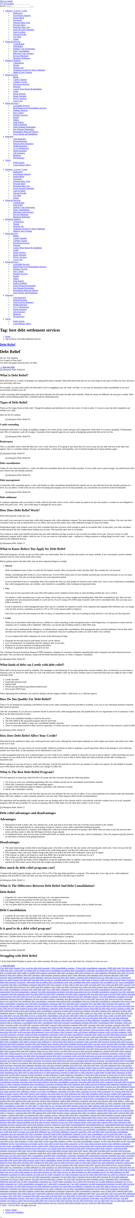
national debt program (67, 1110)
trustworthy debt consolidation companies (82, 1191)
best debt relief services (22, 997)
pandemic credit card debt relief (13, 1139)
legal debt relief (26, 1082)
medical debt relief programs (27, 1101)
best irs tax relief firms (9, 1001)
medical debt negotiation (120, 1099)
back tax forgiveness (122, 978)
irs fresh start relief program (94, 1075)
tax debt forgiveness (63, 1167)
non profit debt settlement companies (62, 1132)
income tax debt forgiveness (107, 1070)
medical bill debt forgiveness (68, 1096)
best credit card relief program (91, 987)
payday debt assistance (17, 1141)
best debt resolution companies (45, 997)
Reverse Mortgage (20, 56)
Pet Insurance (18, 158)
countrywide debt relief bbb (108, 1027)
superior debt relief (86, 1165)
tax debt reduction (22, 1170)
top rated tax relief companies (30, 1189)
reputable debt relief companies (121, 1155)
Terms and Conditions (14, 1212)
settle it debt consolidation (45, 1160)
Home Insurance (20, 151)
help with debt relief (87, 1065)
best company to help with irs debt (65, 985)
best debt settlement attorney (87, 997)
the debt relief (38, 1179)
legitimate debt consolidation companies (37, 1084)
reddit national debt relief (61, 1153)
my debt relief (31, 1106)
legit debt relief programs (124, 1082)
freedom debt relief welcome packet (91, 1044)
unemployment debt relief (10, 1193)
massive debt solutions (38, 1094)
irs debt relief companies (115, 1072)
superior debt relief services (105, 1165)
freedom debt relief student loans (38, 1044)
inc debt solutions (72, 1070)
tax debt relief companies (73, 1170)
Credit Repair (18, 44)
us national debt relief (31, 1196)
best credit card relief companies (64, 987)
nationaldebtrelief (78, 1125)
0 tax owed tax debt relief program (35, 968)
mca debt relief (54, 1094)
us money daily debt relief (10, 1196)
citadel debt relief (59, 1018)
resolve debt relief (63, 1158)
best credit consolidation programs (14, 989)
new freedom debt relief (100, 1127)
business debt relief (91, 1011)
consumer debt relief (78, 1025)
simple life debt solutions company (71, 1160)
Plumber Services (20, 115)
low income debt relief (120, 1091)
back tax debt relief (105, 978)
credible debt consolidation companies (35, 1030)
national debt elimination (80, 1108)
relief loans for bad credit (10, 1155)
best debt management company (24, 992)
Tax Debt (17, 37)
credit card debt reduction (50, 1037)
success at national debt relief (43, 1165)
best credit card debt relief (90, 985)
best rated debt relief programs (101, 1004)
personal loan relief (32, 1148)
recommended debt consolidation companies (18, 1153)
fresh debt (90, 1049)
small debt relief (118, 1160)
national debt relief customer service (43, 1115)
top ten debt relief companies (107, 1189)
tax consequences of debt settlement (23, 1167)
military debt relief (21, 1103)
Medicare (17, 155)
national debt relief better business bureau (53, 1113)
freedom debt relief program (121, 1042)
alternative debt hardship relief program (94, 975)
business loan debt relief (27, 1013)
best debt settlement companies (112, 997)
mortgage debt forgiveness (63, 1103)
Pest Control (18, 113)
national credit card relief (81, 1106)
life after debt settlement (64, 1089)
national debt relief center (107, 1113)
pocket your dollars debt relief (53, 1148)
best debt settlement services (28, 999)
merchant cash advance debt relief (103, 1101)
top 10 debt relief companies (60, 1182)
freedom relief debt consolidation (37, 1049)
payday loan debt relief (110, 1141)
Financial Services (12, 41)
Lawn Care (18, 101)
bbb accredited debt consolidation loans (52, 982)
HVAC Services (20, 98)
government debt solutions (81, 1063)
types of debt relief (108, 1191)
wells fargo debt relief (62, 1198)
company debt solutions (63, 1020)
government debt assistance (63, 1058)
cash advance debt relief (68, 1015)
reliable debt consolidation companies (106, 1153)
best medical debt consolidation (69, 1001)
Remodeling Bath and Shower (25, 132)
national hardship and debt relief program (33, 1122)
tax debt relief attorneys (52, 1170)
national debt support (114, 1120)
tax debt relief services (59, 1172)
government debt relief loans (30, 1063)
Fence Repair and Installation (25, 134)
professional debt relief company (99, 1148)
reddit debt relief (44, 1153)
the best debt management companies (44, 1177)
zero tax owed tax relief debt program (96, 1203)
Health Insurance (20, 146)
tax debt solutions (25, 1174)
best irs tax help (102, 999)
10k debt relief (128, 968)
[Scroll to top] (1, 1217)
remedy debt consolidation (32, 1155)
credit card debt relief (99, 1037)
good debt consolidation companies (48, 1053)
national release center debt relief (87, 1122)
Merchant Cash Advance (23, 53)
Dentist (16, 65)
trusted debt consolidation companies (49, 1191)
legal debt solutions (41, 1082)
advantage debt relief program (78, 973)
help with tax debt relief (14, 1068)
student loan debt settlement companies (107, 1163)
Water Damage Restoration (24, 127)
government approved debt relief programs (81, 1053)
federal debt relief (59, 1042)
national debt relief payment (119, 1118)
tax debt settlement (114, 1172)
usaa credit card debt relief (51, 1196)
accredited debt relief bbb (106, 970)
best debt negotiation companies (105, 992)
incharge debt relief (88, 1070)
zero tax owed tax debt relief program (65, 1203)
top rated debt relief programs (105, 1186)
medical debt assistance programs (14, 1099)
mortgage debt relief (82, 1103)
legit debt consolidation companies (64, 1082)
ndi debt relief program (40, 1127)
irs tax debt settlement (92, 1077)
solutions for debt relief (43, 1163)
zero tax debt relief (101, 1201)
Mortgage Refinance (21, 58)
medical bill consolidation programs (41, 1096)
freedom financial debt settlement (80, 1046)
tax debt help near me (125, 1167)
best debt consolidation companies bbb (107, 989)
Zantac (16, 39)
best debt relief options (117, 994)
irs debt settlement (50, 1075)
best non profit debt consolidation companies (101, 1001)
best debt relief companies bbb (77, 994)
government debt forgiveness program (57, 1061)
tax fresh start (38, 1174)
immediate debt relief (22, 1070)
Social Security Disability (23, 30)
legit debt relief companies (103, 1082)
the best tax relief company (20, 1179)
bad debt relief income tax (43, 980)
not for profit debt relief (113, 1134)
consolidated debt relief (32, 1023)
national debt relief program (11, 1120)
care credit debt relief (120, 1013)
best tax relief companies (56, 1006)
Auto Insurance (19, 139)
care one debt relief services (23, 1015)
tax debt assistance (46, 1167)
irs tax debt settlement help (112, 1077)
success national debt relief (67, 1165)
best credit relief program (80, 989)
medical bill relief (107, 1096)
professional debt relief (75, 1148)
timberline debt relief (8, 1182)
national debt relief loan (70, 1118)
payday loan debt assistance (54, 1141)
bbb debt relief (44, 985)
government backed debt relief (48, 1056)
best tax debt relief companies (21, 1006)
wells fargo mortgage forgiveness (85, 1198)
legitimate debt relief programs (84, 1084)
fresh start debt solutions (26, 1051)
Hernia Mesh (18, 18)
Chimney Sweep (20, 82)
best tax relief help (102, 1006)
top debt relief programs (24, 1186)
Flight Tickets (19, 162)
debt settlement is (45, 1042)
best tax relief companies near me (81, 1006)
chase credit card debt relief (114, 1015)
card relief (107, 1013)
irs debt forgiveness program (55, 1072)
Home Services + (12, 103)
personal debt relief (86, 1146)
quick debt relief (75, 1151)
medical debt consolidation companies (66, 1099)
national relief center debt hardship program (33, 1125)
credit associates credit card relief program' (108, 1030)
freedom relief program (60, 1049)
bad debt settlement (62, 980)
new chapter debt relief (59, 1127)
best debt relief (36, 994)
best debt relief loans (99, 994)
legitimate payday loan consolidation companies (38, 1087)
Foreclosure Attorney (22, 15)
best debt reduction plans (19, 994)
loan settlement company (26, 1091)
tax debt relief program (39, 1172)
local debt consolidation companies (51, 1091)
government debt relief (114, 1061)
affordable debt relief (116, 973)
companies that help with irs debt (39, 1020)
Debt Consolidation (21, 51)
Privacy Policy (11, 1210)
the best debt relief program (97, 1177)
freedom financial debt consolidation (27, 1046)
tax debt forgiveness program (104, 1167)
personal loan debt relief (124, 1146)
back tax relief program (9, 980)
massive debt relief (20, 1094)
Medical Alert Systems (22, 72)
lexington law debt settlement (117, 1087)
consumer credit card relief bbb (17, 1025)
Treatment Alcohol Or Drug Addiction (29, 70)
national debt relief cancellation (83, 1113)
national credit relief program (12, 1108)
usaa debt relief (69, 1196)
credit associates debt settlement (31, 1032)
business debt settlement (110, 1011)
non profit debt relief (124, 1129)
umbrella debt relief (124, 1191)
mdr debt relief (84, 1094)
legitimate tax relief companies (71, 1087)
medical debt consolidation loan (96, 1099)
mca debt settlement (69, 1094)
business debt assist (21, 1011)
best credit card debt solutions (38, 987)
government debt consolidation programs (24, 1061)
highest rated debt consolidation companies (67, 1068)
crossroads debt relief (85, 1039)
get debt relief (66, 1051)
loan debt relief (81, 1089)
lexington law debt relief (94, 1087)
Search (3, 6)
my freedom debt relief (61, 1106)
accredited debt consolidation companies (78, 970)
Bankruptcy (18, 13)
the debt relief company (54, 1179)
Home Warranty (19, 96)
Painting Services (20, 110)
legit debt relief (85, 1082)
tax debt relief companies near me (98, 1170)
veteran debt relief (126, 1196)
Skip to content (6, 1)
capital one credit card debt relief (70, 1013)
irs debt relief (98, 1072)
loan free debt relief (116, 1089)
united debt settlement (45, 1193)
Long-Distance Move (22, 165)
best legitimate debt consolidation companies (37, 1001)
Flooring (16, 87)
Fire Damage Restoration (23, 129)
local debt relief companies (78, 1091)
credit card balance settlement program (89, 1032)
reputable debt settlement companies (15, 1158)
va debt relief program (85, 1196)
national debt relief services (34, 1120)
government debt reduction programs (89, 1061)
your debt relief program (110, 1198)
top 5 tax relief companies (77, 1184)
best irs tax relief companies (120, 999)
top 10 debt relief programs (84, 1182)
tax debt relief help (120, 1170)
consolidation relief (106, 1023)
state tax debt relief (83, 1163)
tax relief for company (117, 1174)
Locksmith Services (21, 106)
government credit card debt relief (117, 1056)
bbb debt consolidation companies (23, 985)
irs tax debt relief (53, 1077)
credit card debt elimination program (112, 1034)
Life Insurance (19, 153)
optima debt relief (49, 1136)
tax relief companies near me (74, 1174)
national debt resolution (56, 1120)
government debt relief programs (55, 1063)
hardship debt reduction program (48, 1065)
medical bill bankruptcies (121, 1094)
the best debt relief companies (73, 1177)
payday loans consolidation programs (15, 1146)
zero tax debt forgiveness (83, 1201)
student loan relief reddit (20, 1165)
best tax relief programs (120, 1006)
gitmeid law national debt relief (106, 1051)
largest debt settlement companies (67, 1080)
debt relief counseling (28, 1042)
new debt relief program (80, 1127)
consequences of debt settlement (86, 1020)
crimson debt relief (68, 1039)
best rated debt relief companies (75, 1004)
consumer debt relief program (100, 1025)
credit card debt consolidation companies (41, 1034)
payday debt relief (35, 1141)
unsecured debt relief (104, 1193)
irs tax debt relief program (71, 1077)
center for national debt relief (91, 1015)
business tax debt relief (46, 1013)
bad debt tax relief (78, 980)
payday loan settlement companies (116, 1144)
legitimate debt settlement (108, 1084)
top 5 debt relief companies (55, 1184)
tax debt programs (7, 1170)
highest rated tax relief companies (100, 1068)
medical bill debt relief (90, 1096)
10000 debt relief (114, 968)
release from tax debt (81, 1153)
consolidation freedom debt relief (83, 1023)
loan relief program (8, 1091)
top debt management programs (102, 1184)
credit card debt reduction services (75, 1037)
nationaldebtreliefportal (114, 1125)
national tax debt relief (61, 1125)
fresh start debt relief (115, 1049)
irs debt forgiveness (35, 1072)
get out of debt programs (82, 1051)
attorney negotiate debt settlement (83, 978)
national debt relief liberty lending (46, 1118)
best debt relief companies (54, 994)
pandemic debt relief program (101, 1139)
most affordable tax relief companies (106, 1103)
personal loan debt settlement (12, 1148)
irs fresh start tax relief (116, 1075)
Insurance (9, 136)
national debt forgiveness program (105, 1108)
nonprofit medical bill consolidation (57, 1134)
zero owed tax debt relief (33, 1201)
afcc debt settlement (99, 973)
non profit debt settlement (36, 1132)
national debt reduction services (109, 1110)
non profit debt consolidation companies (99, 1129)
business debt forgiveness (72, 1011)
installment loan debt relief (16, 1072)
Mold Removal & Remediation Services (29, 108)
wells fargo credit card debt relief (38, 1198)
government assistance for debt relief (20, 1056)
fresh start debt (101, 1049)
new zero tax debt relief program (32, 1129)
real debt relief (104, 1151)
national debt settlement (76, 1120)
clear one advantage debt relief (94, 1018)
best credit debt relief (37, 989)
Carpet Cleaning (20, 79)
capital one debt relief (93, 1013)
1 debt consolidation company (62, 968)
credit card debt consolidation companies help (78, 1034)
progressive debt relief (17, 1151)
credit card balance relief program (58, 1032)
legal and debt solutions (109, 1080)
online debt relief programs (31, 1136)
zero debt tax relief (15, 1201)
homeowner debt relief (123, 1068)
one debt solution (12, 1136)
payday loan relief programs (89, 1144)
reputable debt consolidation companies (60, 1155)
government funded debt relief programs (109, 1063)
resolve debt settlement (80, 1158)
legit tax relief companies (10, 1084)
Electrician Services (21, 84)
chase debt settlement (17, 1018)
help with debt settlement (106, 1065)
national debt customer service (56, 1108)
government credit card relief (12, 1058)
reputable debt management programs (92, 1155)
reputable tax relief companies (42, 1158)
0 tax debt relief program (10, 968)
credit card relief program (49, 1039)
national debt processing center (45, 1110)
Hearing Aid (18, 68)
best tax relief (39, 1006)
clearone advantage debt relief (12, 1020)
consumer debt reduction (59, 1025)
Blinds (16, 77)
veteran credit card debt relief (107, 1196)
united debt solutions (63, 1193)
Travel (8, 160)
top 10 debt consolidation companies (33, 1182)
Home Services (11, 75)
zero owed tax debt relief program (58, 1201)
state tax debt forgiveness (64, 1163)
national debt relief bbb (25, 1113)
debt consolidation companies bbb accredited (113, 1039)
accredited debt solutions (37, 973)
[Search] (32, 6)
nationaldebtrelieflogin (95, 1125)
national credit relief (122, 1106)
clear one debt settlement (118, 1018)
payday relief (36, 1146)
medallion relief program (100, 1094)
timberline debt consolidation (118, 1179)
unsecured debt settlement (124, 1193)
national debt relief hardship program (105, 1115)
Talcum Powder (19, 34)
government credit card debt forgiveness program (81, 1056)
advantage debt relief (56, 973)
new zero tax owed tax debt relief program (64, 1129)
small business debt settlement (98, 1160)
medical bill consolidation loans (13, 1096)
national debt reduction (86, 1110)
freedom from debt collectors (122, 1046)
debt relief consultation (9, 1042)
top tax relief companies (53, 1189)
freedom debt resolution (116, 1044)
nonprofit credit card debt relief (91, 1132)
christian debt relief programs (39, 1018)
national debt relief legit (22, 1118)
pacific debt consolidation (68, 1136)
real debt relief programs (120, 1151)
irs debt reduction (86, 1072)
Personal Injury (19, 25)
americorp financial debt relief (56, 978)
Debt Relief (18, 46)
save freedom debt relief (100, 1158)
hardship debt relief (70, 1065)
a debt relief (18, 970)
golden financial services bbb (21, 1053)
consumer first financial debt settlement (55, 1027)
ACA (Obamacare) (21, 148)
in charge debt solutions (41, 1070)
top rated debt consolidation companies (76, 1186)
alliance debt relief (24, 975)
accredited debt (30, 970)
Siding (16, 120)
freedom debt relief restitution (12, 1044)
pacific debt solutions (123, 1136)
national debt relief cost (17, 1115)
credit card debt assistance (116, 1032)
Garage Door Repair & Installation (27, 89)
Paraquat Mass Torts (21, 22)
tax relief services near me (18, 1177)
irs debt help (73, 1072)
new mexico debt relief (119, 1127)
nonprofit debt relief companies (29, 1134)
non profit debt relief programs (12, 1132)
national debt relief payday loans (94, 1118)
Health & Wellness (13, 60)
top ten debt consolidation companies (78, 1189)
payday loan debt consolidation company (83, 1141)
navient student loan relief (19, 1127)
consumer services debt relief (84, 1027)
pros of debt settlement (36, 1151)
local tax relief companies (100, 1091)
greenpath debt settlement (23, 1065)
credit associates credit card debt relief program (70, 1030)
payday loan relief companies (65, 1144)
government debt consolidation (88, 1058)
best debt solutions (72, 999)
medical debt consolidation (39, 1099)
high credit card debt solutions (36, 1068)
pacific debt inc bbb (87, 1136)
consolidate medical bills (110, 1020)
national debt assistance (34, 1108)
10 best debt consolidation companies (91, 968)
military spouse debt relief (40, 1103)
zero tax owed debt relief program (35, 1203)
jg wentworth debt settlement (40, 1080)
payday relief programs (68, 1146)
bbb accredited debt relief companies (84, 982)
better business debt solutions (71, 1008)
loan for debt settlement (97, 1089)
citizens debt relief (73, 1018)
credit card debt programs (28, 1037)
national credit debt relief (103, 1106)
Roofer (16, 117)
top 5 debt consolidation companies (28, 1184)
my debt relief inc (44, 1106)
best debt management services (78, 992)
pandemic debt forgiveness (60, 1139)
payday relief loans (50, 1146)
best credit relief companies (58, 989)
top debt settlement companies (46, 1186)
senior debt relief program (23, 1160)
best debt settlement (67, 997)
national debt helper (23, 1110)
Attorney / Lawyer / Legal (16, 11)
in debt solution (57, 1070)
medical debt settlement (49, 1101)
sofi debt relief (28, 1163)
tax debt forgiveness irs (81, 1167)
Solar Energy (18, 122)
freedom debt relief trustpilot (64, 1044)
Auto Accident (19, 32)
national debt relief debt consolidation (73, 1115)
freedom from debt (102, 1046)
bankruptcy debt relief (26, 982)
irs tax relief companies (18, 1080)
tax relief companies (53, 1174)
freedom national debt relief (11, 1049)
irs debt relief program (18, 1075)
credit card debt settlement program (23, 1039)
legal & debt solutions (90, 1080)
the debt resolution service (94, 1179)
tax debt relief (36, 1170)
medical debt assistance (124, 1096)
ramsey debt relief (90, 1151)
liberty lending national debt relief (40, 1089)
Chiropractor (18, 63)
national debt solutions (95, 1120)
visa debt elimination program (12, 1198)
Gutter (15, 91)
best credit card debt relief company (116, 985)
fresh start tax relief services (48, 1051)
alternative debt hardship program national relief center (54, 975)
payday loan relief (45, 1144)
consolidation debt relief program (56, 1023)
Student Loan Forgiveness (24, 49)
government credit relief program (38, 1058)
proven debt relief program (57, 1151)
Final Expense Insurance (23, 143)
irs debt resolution (35, 1075)
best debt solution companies (52, 999)
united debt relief (29, 1193)
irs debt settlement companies (70, 1075)
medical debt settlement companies (74, 1101)
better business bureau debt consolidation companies (36, 1008)
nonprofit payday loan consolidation (88, 1134)
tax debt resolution (76, 1172)
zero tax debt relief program (121, 1201)
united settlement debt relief (84, 1193)
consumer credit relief (40, 1025)
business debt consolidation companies (45, 1011)
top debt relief (121, 1184)
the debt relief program (73, 1179)
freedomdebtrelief (78, 1049)
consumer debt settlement (28, 1027)
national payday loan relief (62, 1122)
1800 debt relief (6, 970)
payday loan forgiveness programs (23, 1144)
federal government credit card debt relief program (88, 1042)
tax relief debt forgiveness (97, 1174)
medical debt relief (7, 1101)
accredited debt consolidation (49, 970)
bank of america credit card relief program (103, 980)
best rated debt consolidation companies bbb (43, 1004)
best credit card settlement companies (119, 987)
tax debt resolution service (95, 1172)
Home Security (19, 94)
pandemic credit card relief (38, 1139)
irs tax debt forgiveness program (32, 1077)
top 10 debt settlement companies (109, 1182)
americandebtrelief (15, 978)
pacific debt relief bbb (105, 1136)
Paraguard (17, 20)
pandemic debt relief (80, 1139)
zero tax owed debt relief (10, 1203)
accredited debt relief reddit (15, 973)
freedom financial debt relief (54, 1046)
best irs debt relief (87, 999)
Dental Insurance (20, 141)
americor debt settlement (33, 978)
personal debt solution (104, 1146)
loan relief (128, 1089)
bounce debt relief (90, 1008)
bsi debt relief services (108, 1008)
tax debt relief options (21, 1172)
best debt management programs (51, 992)
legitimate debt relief (63, 1084)
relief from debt (128, 1153)
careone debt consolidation (47, 1015)
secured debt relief (118, 1158)
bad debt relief (26, 980)
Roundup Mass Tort (21, 27)
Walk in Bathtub (20, 125)
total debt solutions (26, 1191)
